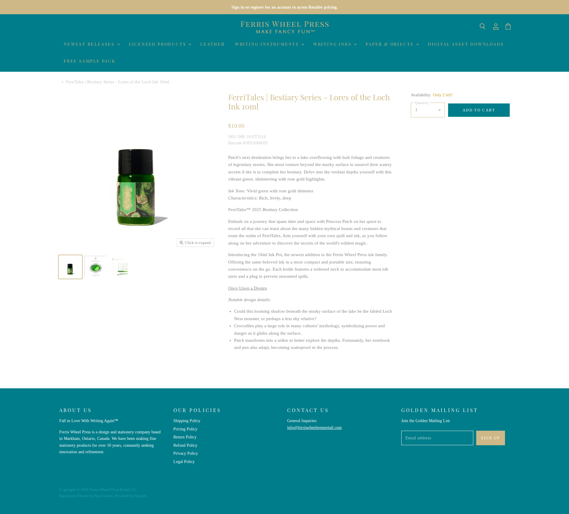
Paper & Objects (390, 44)
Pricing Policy (185, 429)
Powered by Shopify (131, 496)
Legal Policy (184, 461)
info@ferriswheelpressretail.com (314, 427)
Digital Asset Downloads (466, 44)
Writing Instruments (268, 44)
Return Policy (184, 437)
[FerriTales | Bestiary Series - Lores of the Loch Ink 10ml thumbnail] (70, 267)
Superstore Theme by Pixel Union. (86, 496)
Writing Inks (333, 44)
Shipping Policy (186, 420)
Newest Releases (90, 44)
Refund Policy (185, 445)
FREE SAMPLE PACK (90, 61)
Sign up (490, 438)
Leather (212, 44)
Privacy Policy (185, 453)
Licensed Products (158, 44)
